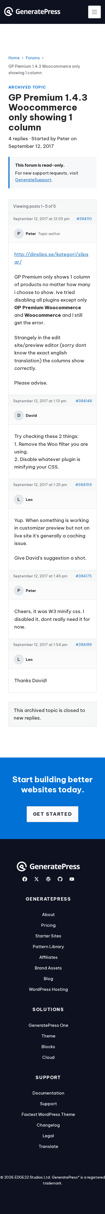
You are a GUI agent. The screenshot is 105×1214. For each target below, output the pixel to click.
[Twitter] (36, 879)
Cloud (48, 1057)
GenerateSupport (33, 179)
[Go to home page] (32, 14)
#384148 (84, 401)
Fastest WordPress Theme (48, 1114)
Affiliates (48, 957)
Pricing (48, 925)
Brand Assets (48, 968)
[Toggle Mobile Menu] (94, 12)
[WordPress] (48, 879)
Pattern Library (48, 946)
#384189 (84, 644)
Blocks (48, 1046)
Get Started (52, 814)
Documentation (48, 1093)
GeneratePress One (48, 1025)
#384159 (83, 484)
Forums (33, 57)
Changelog (48, 1125)
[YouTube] (72, 879)
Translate (48, 1146)
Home (14, 57)
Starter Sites (48, 936)
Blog (48, 978)
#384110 (84, 218)
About (48, 914)
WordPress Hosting (48, 989)
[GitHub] (60, 879)
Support (48, 1103)
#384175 (84, 576)
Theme (48, 1036)
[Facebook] (25, 879)
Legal (48, 1135)
